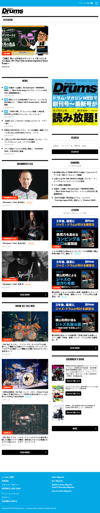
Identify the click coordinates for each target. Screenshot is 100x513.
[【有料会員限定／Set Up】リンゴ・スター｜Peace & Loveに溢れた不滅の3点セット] (25, 374)
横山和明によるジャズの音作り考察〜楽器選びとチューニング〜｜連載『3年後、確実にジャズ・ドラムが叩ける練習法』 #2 (75, 294)
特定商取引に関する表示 (11, 488)
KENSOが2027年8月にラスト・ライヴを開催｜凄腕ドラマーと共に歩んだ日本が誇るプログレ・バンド (26, 131)
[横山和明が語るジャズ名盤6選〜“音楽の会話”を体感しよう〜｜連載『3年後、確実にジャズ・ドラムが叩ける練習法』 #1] (75, 317)
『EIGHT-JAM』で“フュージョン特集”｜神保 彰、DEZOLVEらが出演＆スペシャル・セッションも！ (25, 112)
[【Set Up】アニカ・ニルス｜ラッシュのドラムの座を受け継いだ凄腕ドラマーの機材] (25, 419)
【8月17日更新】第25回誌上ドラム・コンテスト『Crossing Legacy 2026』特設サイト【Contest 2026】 (75, 198)
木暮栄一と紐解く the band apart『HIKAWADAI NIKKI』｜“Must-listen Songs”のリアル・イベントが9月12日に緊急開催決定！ (25, 90)
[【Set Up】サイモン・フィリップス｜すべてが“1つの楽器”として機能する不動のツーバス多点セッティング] (25, 326)
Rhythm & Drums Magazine (62, 484)
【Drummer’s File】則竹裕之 (13, 202)
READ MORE (25, 294)
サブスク (28, 396)
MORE (75, 428)
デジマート (6, 497)
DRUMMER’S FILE (10, 197)
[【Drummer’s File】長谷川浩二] (25, 225)
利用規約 (5, 480)
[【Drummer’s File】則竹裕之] (25, 184)
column (7, 53)
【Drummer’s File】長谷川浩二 (14, 243)
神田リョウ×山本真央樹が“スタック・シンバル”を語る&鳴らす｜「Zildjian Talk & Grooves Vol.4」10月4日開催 (25, 102)
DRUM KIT (7, 339)
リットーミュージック (10, 493)
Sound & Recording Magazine (63, 487)
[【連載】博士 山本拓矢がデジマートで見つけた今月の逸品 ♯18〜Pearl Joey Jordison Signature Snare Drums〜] (25, 40)
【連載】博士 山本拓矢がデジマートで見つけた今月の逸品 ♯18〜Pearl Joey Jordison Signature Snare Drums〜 (25, 61)
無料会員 (29, 202)
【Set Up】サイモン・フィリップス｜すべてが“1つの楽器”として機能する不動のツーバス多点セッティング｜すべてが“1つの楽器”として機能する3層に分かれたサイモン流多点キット (25, 347)
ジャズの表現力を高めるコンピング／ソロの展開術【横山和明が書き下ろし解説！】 (75, 252)
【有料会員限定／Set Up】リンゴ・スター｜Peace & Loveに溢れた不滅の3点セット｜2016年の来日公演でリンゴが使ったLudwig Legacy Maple (25, 394)
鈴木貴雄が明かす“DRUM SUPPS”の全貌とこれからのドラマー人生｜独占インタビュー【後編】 (76, 173)
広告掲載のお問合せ (9, 501)
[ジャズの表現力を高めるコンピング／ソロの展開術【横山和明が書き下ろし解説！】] (75, 233)
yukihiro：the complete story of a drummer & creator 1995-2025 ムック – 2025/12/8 (80, 406)
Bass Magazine (57, 480)
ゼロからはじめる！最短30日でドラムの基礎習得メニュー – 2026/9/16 (81, 387)
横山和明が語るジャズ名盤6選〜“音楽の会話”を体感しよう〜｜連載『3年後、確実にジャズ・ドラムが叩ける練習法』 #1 (74, 337)
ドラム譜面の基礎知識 (62, 185)
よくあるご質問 (8, 477)
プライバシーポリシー (10, 484)
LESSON (56, 246)
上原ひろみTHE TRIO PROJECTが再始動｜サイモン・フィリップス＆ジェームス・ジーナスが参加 (26, 140)
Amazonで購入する (73, 381)
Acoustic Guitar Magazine (61, 491)
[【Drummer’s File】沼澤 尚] (25, 266)
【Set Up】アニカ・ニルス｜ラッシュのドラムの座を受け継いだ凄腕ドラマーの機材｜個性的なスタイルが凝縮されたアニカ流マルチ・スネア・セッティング (25, 439)
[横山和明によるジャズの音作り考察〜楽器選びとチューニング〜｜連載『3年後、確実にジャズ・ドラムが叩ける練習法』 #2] (75, 274)
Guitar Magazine (58, 477)
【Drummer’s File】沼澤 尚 (13, 284)
